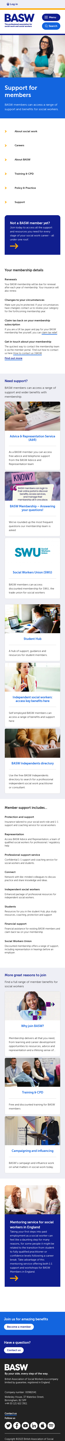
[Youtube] (25, 1425)
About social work (26, 131)
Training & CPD (24, 173)
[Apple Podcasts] (42, 1425)
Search (53, 26)
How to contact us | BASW (27, 353)
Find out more (13, 358)
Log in (14, 4)
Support (20, 202)
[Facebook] (16, 1425)
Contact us (14, 1350)
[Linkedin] (34, 1425)
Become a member (19, 1326)
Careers (19, 145)
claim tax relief (49, 332)
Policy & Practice (25, 187)
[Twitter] (8, 1425)
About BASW (22, 159)
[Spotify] (51, 1425)
